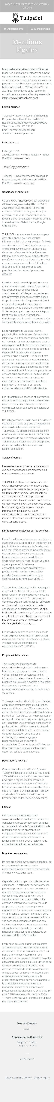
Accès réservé (27, 1059)
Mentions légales (42, 1078)
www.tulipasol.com (21, 97)
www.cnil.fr (40, 797)
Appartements (15, 28)
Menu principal (42, 28)
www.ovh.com (22, 158)
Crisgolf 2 (27, 1029)
